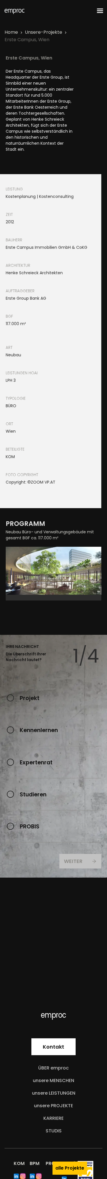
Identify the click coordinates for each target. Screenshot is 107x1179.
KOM (19, 1163)
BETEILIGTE (15, 449)
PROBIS (29, 826)
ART (9, 347)
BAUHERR (14, 240)
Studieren (33, 794)
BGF (9, 316)
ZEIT (9, 214)
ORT (9, 424)
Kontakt (53, 1046)
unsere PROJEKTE (53, 1105)
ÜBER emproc (53, 1068)
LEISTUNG (14, 189)
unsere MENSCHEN (53, 1080)
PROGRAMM (25, 523)
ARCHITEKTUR (18, 265)
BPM (34, 1163)
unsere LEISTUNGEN (53, 1093)
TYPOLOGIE (16, 398)
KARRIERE (53, 1118)
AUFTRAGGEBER (20, 291)
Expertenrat (36, 762)
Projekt (29, 698)
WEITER (73, 861)
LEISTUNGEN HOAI (22, 373)
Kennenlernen (39, 730)
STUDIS (54, 1131)
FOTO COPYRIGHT (22, 475)
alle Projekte (69, 1168)
